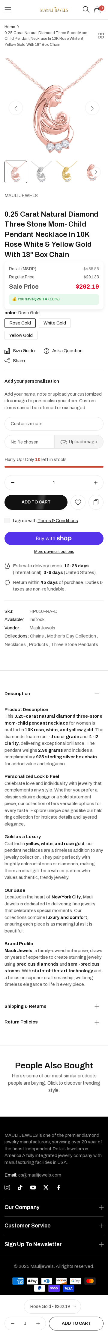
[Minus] (12, 482)
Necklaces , (16, 644)
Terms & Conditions (58, 520)
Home (9, 27)
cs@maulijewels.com (32, 1175)
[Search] (86, 9)
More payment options (54, 552)
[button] (92, 108)
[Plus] (95, 482)
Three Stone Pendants (74, 644)
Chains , (38, 636)
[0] (97, 9)
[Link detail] (7, 1188)
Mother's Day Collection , (72, 636)
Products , (39, 644)
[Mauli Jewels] (54, 9)
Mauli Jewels (21, 195)
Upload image (83, 441)
